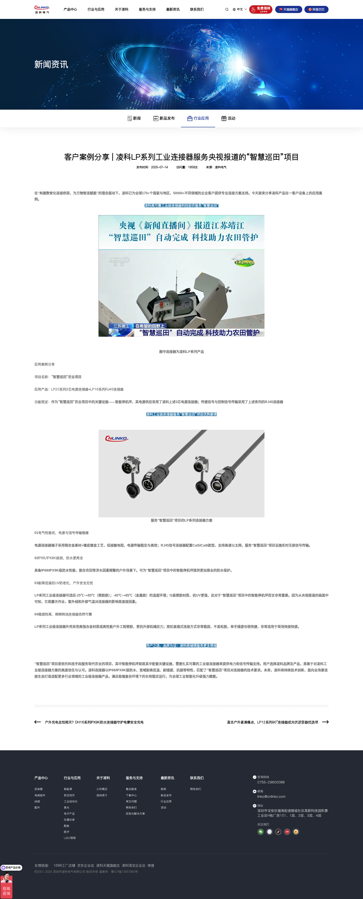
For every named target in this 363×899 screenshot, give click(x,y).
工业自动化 (71, 801)
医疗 (66, 832)
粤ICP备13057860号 (124, 872)
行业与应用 (96, 9)
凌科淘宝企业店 (133, 865)
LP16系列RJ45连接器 (107, 389)
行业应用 (201, 118)
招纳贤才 (101, 795)
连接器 (38, 789)
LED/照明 (70, 838)
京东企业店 (85, 865)
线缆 (37, 801)
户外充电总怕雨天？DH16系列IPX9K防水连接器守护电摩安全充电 (94, 722)
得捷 (150, 865)
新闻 (137, 118)
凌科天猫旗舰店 (108, 865)
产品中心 (70, 9)
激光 (66, 807)
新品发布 (167, 118)
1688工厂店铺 (64, 865)
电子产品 (69, 813)
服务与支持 (147, 9)
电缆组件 (39, 795)
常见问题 (131, 801)
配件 (37, 807)
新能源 (68, 789)
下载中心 (131, 795)
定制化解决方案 (135, 813)
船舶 (66, 826)
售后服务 (131, 789)
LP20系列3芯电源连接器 (69, 389)
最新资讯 (173, 9)
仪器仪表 (69, 819)
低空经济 (69, 795)
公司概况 (101, 789)
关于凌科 (121, 9)
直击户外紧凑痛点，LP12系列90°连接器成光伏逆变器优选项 (272, 722)
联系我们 (197, 9)
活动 (231, 118)
